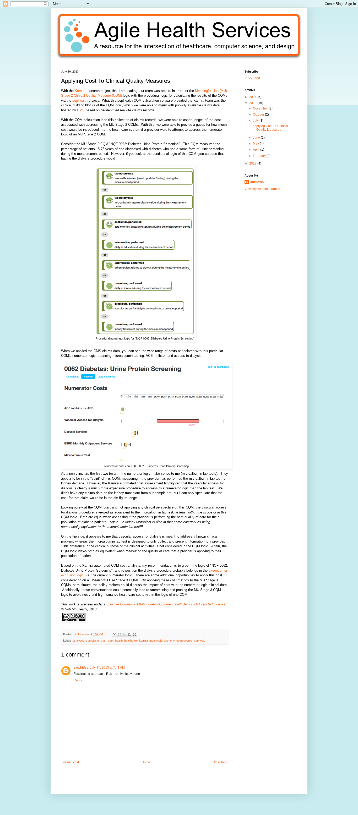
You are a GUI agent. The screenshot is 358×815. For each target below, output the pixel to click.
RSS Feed (252, 78)
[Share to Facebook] (129, 634)
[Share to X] (124, 634)
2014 (253, 97)
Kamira (80, 91)
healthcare (131, 640)
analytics (78, 640)
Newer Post (70, 762)
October (259, 114)
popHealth (80, 100)
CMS (81, 110)
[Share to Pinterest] (134, 634)
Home (146, 762)
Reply (78, 680)
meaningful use (159, 640)
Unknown (83, 634)
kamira (143, 640)
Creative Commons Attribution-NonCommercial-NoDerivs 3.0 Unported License (165, 604)
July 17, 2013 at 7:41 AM (107, 667)
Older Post (220, 762)
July (256, 120)
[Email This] (114, 634)
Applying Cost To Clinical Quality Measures (270, 128)
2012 (253, 163)
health (119, 640)
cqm (110, 640)
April (256, 149)
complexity (92, 640)
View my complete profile (262, 189)
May (256, 143)
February (260, 156)
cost (103, 640)
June (257, 137)
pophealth (200, 640)
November (261, 108)
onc (172, 640)
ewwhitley (81, 667)
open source (184, 640)
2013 (253, 103)
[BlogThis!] (119, 634)
